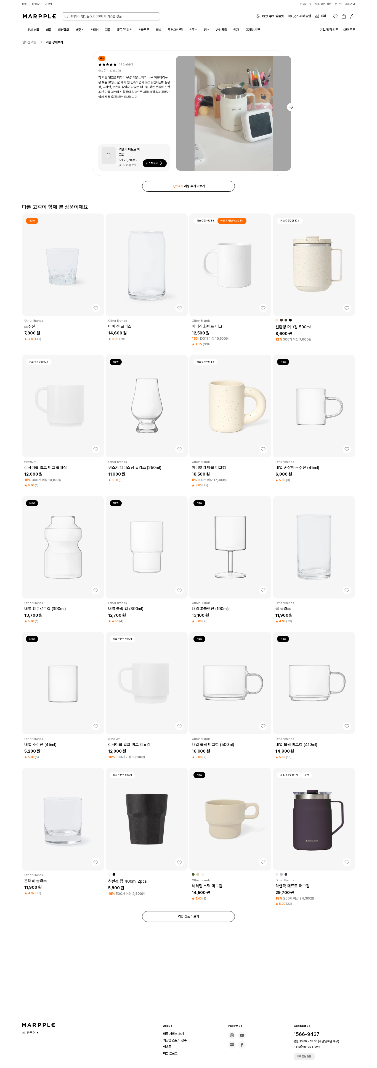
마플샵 (35, 4)
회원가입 (350, 4)
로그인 (338, 4)
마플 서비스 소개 (173, 1034)
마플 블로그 (170, 1053)
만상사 (48, 4)
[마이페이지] (352, 16)
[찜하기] (96, 308)
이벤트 (167, 1047)
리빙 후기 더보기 (188, 186)
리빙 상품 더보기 (188, 916)
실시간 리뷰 (29, 42)
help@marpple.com (307, 1046)
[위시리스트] (335, 16)
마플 (24, 4)
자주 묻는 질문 (304, 1056)
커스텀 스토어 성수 (175, 1040)
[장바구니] (343, 16)
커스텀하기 (152, 163)
